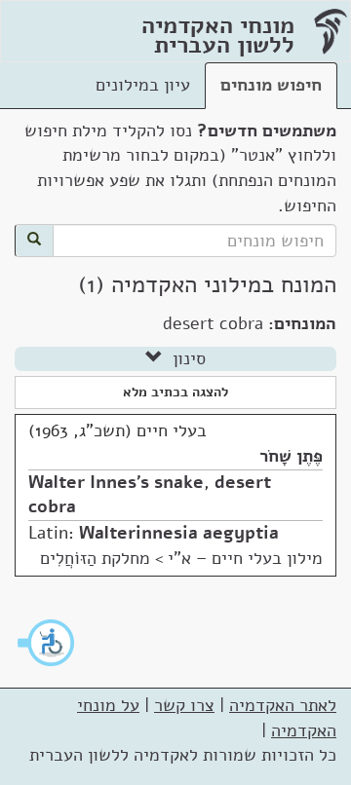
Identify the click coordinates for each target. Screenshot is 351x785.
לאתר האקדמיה (282, 705)
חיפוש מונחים (271, 84)
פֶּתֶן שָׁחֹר (291, 455)
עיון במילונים (143, 84)
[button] (47, 642)
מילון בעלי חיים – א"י (245, 558)
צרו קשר (184, 705)
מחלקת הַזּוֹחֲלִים (95, 558)
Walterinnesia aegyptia (179, 532)
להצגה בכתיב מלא (175, 392)
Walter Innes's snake (116, 482)
